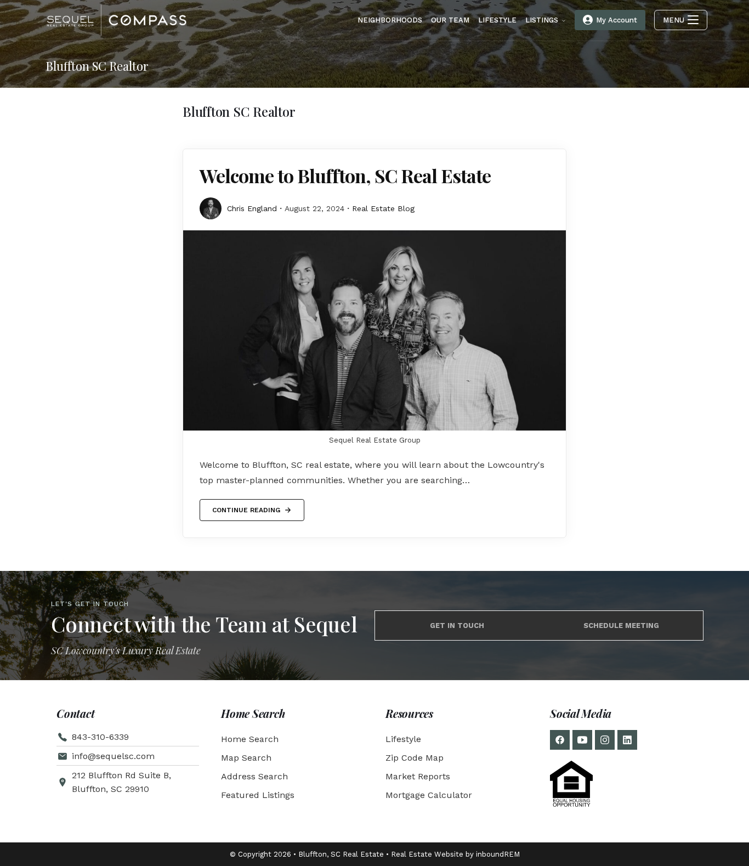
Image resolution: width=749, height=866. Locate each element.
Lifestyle (403, 739)
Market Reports (417, 776)
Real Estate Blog (383, 208)
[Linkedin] (627, 740)
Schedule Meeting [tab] (621, 625)
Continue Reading (246, 506)
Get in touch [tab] (457, 625)
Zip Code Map (414, 757)
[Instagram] (605, 740)
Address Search (254, 776)
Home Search (250, 739)
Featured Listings (257, 795)
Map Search (246, 757)
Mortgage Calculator (428, 795)
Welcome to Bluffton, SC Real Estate (345, 175)
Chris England (252, 208)
